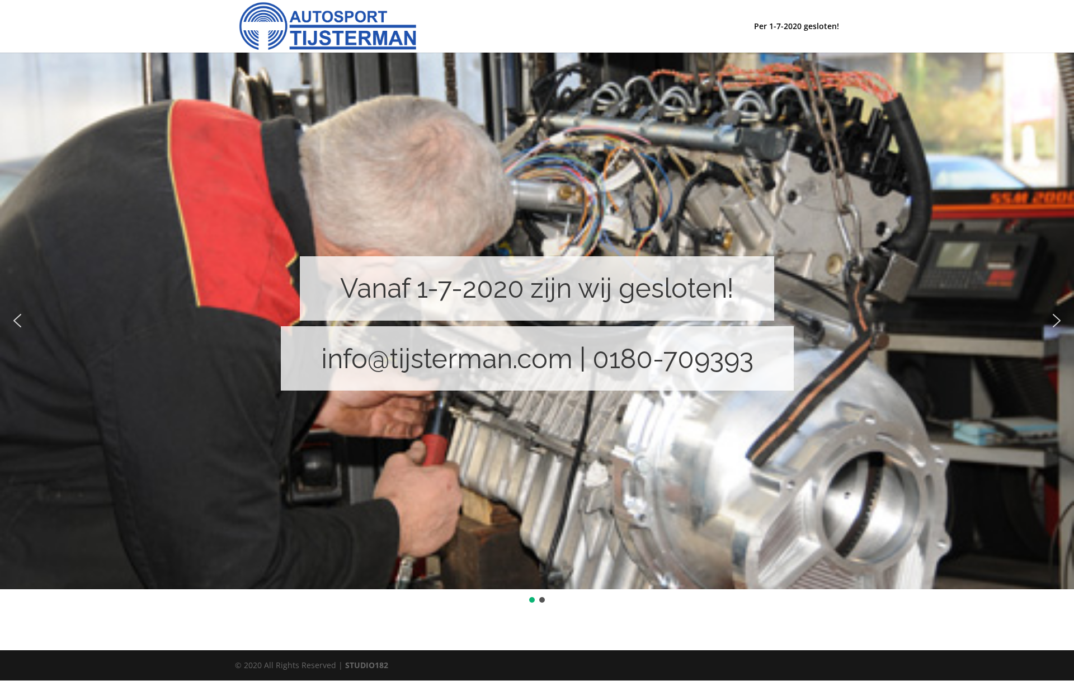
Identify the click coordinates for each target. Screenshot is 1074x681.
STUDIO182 (366, 665)
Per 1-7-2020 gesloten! (796, 26)
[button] (17, 321)
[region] (537, 328)
